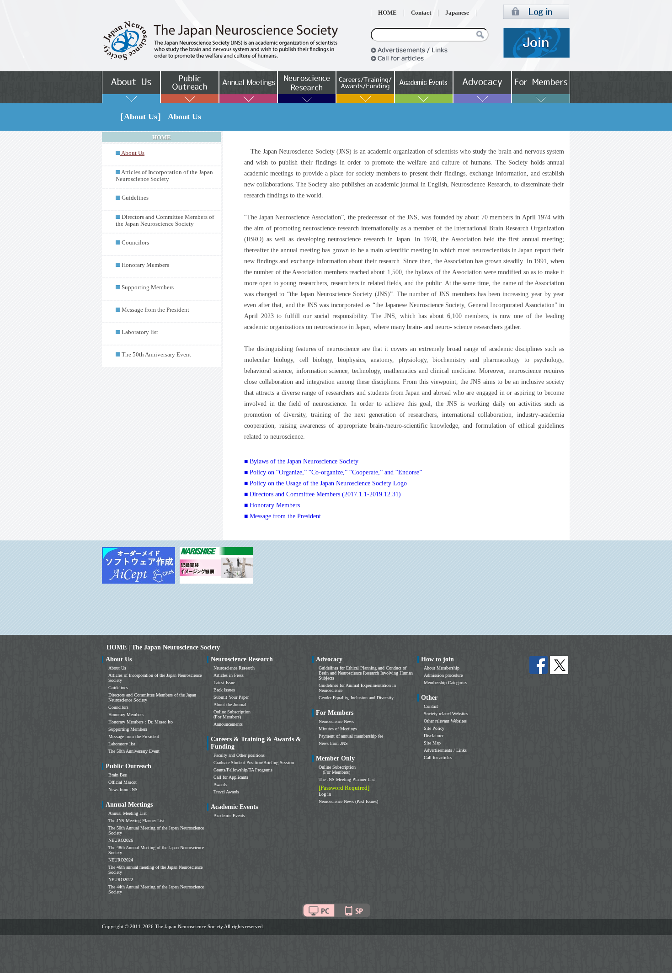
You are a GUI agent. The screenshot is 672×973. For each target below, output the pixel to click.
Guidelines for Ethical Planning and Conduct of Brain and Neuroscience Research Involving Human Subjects (366, 673)
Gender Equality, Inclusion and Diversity (356, 697)
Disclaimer (433, 735)
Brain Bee (117, 774)
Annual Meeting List (127, 813)
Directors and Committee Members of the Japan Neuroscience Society (165, 220)
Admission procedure (443, 675)
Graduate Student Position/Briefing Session (253, 762)
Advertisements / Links (445, 750)
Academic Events (229, 815)
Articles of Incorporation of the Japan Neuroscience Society (164, 175)
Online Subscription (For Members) (232, 714)
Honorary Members (145, 265)
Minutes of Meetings (338, 728)
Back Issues (224, 689)
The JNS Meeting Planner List (136, 820)
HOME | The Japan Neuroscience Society (163, 647)
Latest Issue (224, 682)
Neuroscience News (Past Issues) (348, 801)
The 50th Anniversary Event (156, 354)
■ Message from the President (282, 516)
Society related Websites (446, 713)
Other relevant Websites (445, 720)
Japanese (457, 13)
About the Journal (229, 704)
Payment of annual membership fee (351, 736)
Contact (421, 13)
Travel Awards (226, 791)
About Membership (441, 667)
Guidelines (135, 198)
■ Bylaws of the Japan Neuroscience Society (301, 461)
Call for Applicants (230, 777)
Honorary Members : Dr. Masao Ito (140, 721)
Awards (220, 784)
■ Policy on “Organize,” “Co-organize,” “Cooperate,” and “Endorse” (333, 472)
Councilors (135, 242)
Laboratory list (140, 332)
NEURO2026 (120, 840)
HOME (387, 13)
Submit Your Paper (231, 697)
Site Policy (434, 728)
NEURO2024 (120, 859)
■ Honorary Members (272, 505)
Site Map (432, 742)
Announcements (228, 724)
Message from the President (155, 310)
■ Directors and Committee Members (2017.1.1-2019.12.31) (322, 494)
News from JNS (123, 789)
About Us (117, 667)
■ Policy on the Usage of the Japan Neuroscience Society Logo (325, 483)
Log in (325, 794)
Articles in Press (228, 675)
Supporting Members (148, 287)
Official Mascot (122, 782)
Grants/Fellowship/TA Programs (242, 769)
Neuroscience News (336, 721)
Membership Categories (445, 682)
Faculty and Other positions (239, 755)
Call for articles (438, 757)
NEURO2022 (120, 879)
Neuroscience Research (234, 667)
